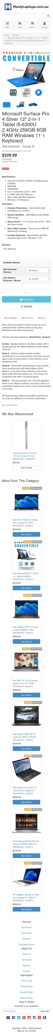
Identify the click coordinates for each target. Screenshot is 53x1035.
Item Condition (10, 317)
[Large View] (6, 104)
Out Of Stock (26, 467)
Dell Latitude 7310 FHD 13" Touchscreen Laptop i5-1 (25, 789)
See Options (26, 534)
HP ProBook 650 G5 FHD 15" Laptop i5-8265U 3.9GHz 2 (26, 842)
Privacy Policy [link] (26, 986)
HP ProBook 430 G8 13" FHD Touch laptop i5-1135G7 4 (26, 896)
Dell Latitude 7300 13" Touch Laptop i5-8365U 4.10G (25, 628)
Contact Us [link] (26, 959)
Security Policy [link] (26, 992)
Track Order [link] (26, 933)
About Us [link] (26, 954)
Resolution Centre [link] (26, 944)
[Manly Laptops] (26, 5)
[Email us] (8, 1017)
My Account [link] (26, 927)
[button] (26, 306)
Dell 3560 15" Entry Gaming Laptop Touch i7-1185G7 (25, 682)
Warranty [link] (26, 965)
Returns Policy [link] (26, 997)
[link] (13, 1017)
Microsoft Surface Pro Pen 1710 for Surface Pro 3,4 (24, 454)
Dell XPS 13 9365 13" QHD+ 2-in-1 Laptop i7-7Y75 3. (25, 521)
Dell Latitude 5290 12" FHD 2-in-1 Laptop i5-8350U (26, 575)
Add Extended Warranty (9, 270)
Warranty (42, 317)
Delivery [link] (26, 971)
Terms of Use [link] (26, 980)
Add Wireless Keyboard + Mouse (12, 279)
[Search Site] (48, 15)
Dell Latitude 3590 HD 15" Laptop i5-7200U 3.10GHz (24, 735)
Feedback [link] (26, 938)
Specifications (27, 317)
